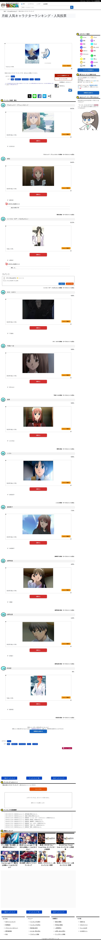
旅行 (95, 50)
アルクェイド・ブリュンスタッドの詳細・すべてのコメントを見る (58, 154)
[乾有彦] (38, 685)
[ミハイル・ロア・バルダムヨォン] (38, 236)
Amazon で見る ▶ (66, 65)
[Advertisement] (38, 31)
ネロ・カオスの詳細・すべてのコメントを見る (63, 341)
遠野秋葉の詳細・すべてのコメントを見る (64, 610)
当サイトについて (10, 921)
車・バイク (96, 47)
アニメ (31, 79)
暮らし (95, 58)
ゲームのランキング (12, 11)
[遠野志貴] (38, 632)
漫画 (84, 40)
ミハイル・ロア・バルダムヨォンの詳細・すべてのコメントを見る (58, 287)
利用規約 (7, 925)
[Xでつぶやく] (29, 96)
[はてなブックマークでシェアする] (44, 96)
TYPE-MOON (25, 79)
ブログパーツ (84, 925)
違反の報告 (58, 921)
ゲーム (12, 76)
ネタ (84, 62)
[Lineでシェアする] (34, 96)
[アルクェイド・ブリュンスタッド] (38, 122)
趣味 (95, 55)
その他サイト (84, 931)
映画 (84, 43)
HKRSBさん (62, 85)
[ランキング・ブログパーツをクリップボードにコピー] (49, 96)
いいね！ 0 (61, 283)
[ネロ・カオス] (38, 309)
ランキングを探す (35, 921)
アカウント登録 (34, 934)
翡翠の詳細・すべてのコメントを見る (65, 449)
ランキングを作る (35, 925)
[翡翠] (38, 417)
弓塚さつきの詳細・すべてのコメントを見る (64, 395)
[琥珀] (38, 176)
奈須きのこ (17, 79)
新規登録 (96, 105)
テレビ (95, 43)
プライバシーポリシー (11, 928)
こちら (7, 84)
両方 (24, 3)
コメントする (38, 789)
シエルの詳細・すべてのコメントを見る (65, 502)
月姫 (12, 79)
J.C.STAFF (37, 79)
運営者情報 (8, 931)
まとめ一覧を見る (35, 931)
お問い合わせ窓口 (60, 931)
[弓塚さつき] (38, 363)
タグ (39, 3)
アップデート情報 (60, 934)
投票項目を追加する (88, 92)
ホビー (84, 47)
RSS (6, 934)
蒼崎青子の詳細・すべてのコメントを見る (64, 556)
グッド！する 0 (67, 748)
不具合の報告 (59, 925)
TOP (5, 11)
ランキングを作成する (88, 70)
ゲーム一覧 (34, 778)
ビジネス (96, 62)
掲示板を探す (34, 928)
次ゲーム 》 (59, 778)
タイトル (32, 3)
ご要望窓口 (58, 928)
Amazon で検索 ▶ (66, 134)
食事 (84, 58)
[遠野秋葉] (38, 578)
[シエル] (38, 470)
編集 (70, 90)
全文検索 (45, 3)
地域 (95, 65)
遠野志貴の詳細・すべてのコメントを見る (64, 663)
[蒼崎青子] (38, 524)
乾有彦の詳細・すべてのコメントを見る (65, 717)
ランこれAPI (83, 928)
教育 (84, 65)
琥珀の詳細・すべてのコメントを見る (65, 214)
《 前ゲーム (9, 778)
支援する (82, 921)
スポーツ (85, 50)
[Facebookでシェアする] (39, 96)
